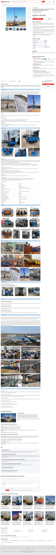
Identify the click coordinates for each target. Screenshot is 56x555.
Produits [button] (14, 1)
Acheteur (42, 4)
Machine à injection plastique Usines (15, 540)
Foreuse (16, 5)
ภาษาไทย (48, 548)
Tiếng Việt (53, 548)
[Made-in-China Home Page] (5, 2)
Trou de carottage (3, 531)
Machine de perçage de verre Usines (42, 540)
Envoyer (7, 490)
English (6, 548)
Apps (49, 4)
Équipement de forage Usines (5, 540)
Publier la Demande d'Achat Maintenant (26, 490)
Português (26, 548)
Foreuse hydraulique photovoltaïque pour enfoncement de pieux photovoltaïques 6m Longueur (38, 522)
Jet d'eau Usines (23, 540)
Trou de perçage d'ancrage (17, 531)
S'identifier (54, 2)
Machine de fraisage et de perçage (31, 540)
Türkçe (50, 548)
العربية (39, 548)
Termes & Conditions (30, 552)
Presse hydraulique (44, 531)
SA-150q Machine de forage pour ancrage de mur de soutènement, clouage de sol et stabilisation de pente (17, 507)
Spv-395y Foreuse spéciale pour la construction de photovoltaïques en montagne (16, 522)
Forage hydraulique (30, 531)
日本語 (15, 548)
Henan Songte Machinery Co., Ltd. (38, 11)
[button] (41, 1)
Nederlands (42, 548)
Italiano (30, 548)
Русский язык (33, 548)
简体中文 (9, 548)
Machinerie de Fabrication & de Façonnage (9, 5)
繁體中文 (12, 548)
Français (18, 548)
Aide (46, 4)
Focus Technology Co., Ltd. (28, 550)
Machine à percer (50, 540)
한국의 (36, 548)
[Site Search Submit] (43, 1)
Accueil (2, 5)
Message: (4, 483)
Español (20, 548)
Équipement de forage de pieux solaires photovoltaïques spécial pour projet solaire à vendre (50, 522)
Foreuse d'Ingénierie (20, 5)
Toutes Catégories (4, 4)
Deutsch (23, 548)
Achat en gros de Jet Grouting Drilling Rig (6, 542)
